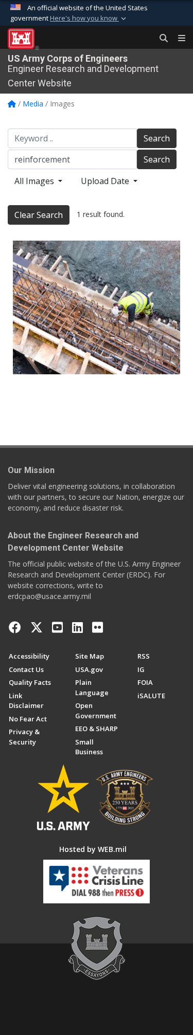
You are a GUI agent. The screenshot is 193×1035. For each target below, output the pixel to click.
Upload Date (106, 181)
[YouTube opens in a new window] (57, 627)
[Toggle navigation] (177, 38)
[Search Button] (160, 38)
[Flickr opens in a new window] (97, 627)
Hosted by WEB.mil (93, 849)
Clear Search (38, 215)
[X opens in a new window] (36, 627)
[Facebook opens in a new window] (15, 627)
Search (157, 138)
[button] (89, 18)
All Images (35, 181)
